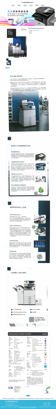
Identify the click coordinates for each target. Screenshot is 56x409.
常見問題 (49, 404)
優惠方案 (45, 404)
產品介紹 (49, 405)
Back (28, 395)
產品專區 (45, 405)
